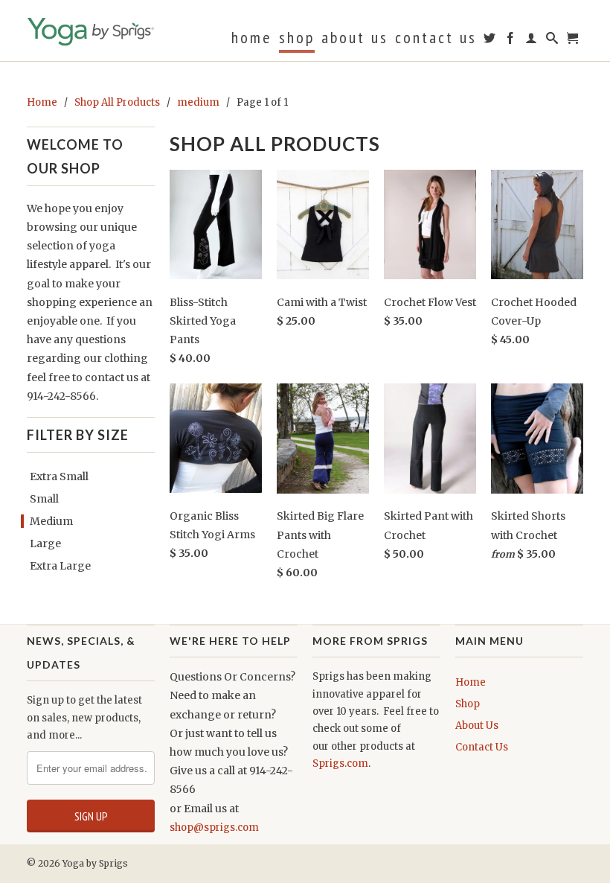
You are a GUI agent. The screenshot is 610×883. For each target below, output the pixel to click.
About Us (354, 39)
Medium (51, 521)
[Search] (553, 41)
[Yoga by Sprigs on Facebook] (511, 41)
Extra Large (60, 566)
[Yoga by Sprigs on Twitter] (491, 41)
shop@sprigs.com (214, 827)
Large (45, 543)
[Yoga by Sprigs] (91, 29)
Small (44, 499)
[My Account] (532, 41)
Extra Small (59, 476)
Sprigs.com (340, 763)
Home (251, 39)
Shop (297, 39)
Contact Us (436, 39)
